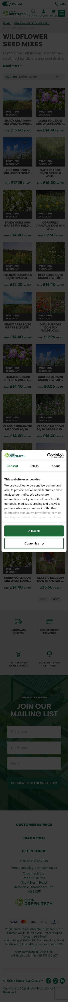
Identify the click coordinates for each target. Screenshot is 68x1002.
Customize (32, 543)
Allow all (34, 531)
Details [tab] (34, 466)
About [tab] (56, 466)
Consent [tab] (12, 466)
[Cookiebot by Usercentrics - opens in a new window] (48, 455)
